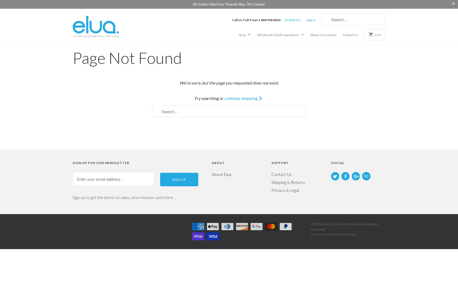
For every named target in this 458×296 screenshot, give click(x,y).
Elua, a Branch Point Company (343, 224)
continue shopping (241, 98)
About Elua (221, 174)
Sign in (311, 20)
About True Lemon (323, 35)
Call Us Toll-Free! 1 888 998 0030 (256, 20)
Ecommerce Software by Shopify (334, 234)
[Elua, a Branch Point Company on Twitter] (335, 176)
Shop (242, 35)
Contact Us (350, 35)
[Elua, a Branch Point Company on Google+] (356, 176)
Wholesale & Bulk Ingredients (278, 35)
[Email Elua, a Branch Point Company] (366, 176)
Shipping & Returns (288, 182)
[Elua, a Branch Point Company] (110, 26)
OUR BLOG (292, 20)
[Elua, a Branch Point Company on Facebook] (345, 176)
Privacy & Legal (285, 190)
